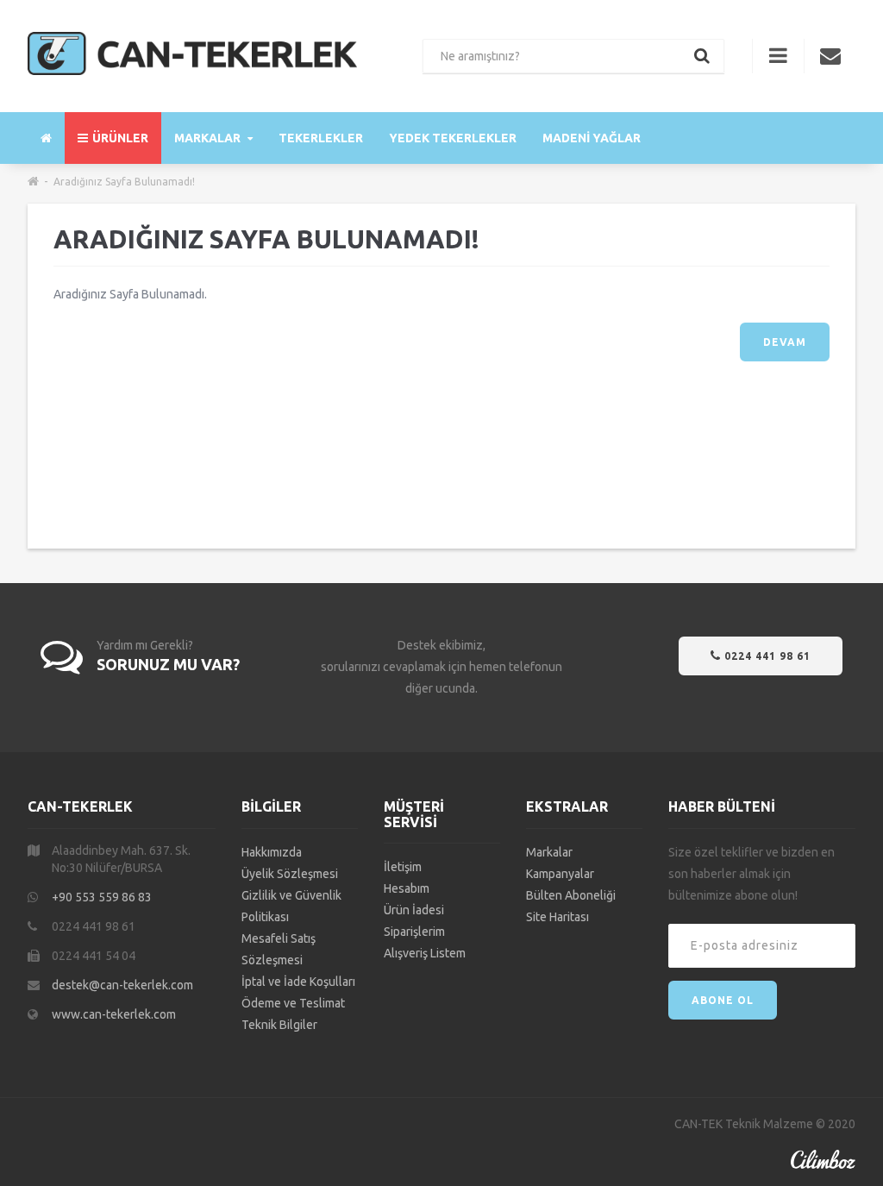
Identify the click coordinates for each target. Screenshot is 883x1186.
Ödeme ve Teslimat (293, 1003)
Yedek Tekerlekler (453, 138)
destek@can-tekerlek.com (122, 985)
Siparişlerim (414, 931)
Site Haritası (557, 917)
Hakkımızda (271, 852)
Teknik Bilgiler (279, 1025)
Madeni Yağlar (591, 138)
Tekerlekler (321, 138)
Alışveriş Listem (425, 953)
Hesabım (406, 888)
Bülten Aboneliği (571, 895)
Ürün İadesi (414, 910)
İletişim (403, 867)
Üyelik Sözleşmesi (289, 874)
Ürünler (120, 138)
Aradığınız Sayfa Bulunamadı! (124, 181)
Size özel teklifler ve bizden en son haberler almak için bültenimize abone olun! (751, 873)
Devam (784, 342)
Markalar (208, 138)
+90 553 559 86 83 (102, 897)
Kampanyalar (560, 874)
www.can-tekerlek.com (114, 1014)
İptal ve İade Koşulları (298, 981)
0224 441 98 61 (766, 656)
